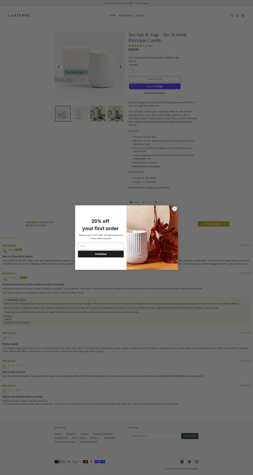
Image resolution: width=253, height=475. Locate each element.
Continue (101, 254)
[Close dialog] (174, 208)
